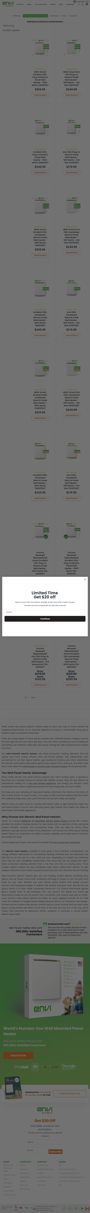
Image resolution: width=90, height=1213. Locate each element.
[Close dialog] (85, 580)
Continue (45, 618)
